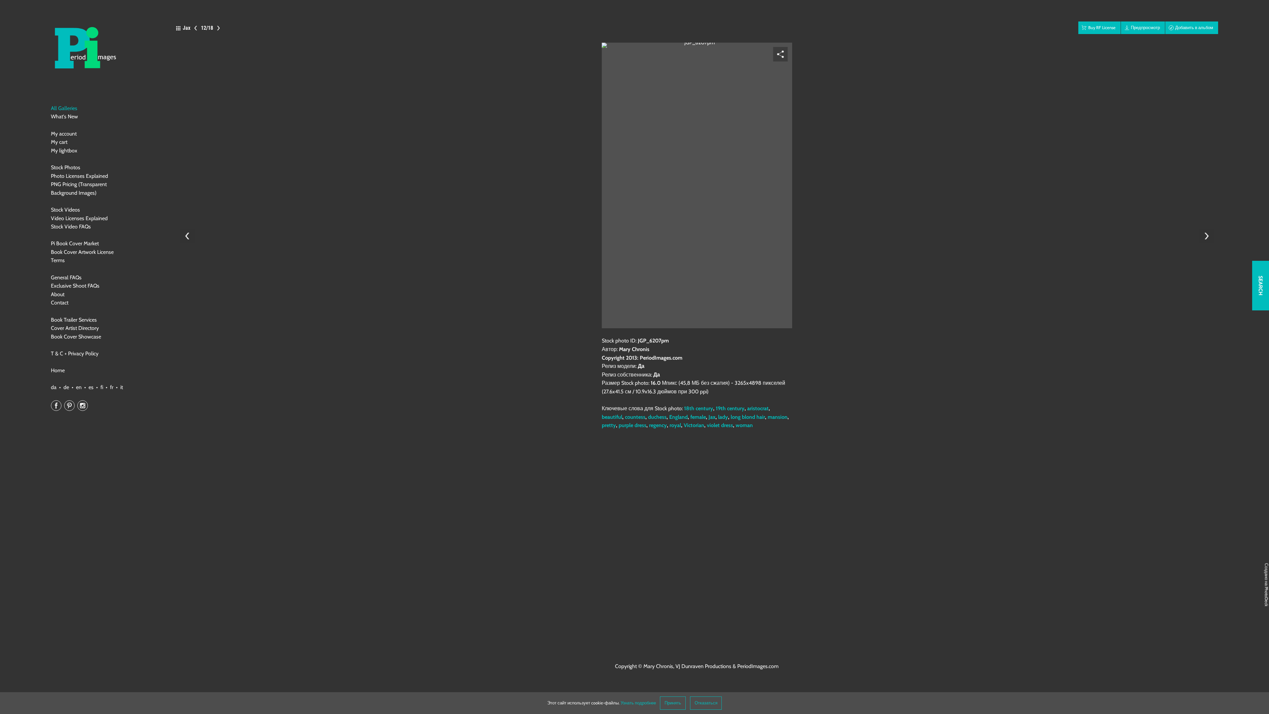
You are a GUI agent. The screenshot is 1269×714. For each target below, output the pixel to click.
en (79, 387)
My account (64, 134)
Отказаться (706, 702)
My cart (59, 142)
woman (744, 425)
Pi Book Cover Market (75, 243)
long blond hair (748, 417)
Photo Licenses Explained (79, 176)
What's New (64, 116)
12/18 (207, 28)
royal (675, 425)
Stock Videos (65, 210)
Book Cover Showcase (76, 337)
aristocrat (758, 408)
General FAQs (66, 277)
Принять (673, 702)
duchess (657, 417)
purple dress (632, 425)
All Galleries (64, 108)
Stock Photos (65, 167)
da (54, 387)
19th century (730, 408)
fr (111, 387)
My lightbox (64, 150)
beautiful (612, 417)
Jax (712, 417)
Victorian (694, 425)
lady (723, 417)
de (66, 387)
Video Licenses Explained (79, 218)
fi (101, 387)
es (91, 387)
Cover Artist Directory (75, 328)
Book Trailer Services (74, 320)
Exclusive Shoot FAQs (75, 286)
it (121, 387)
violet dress (720, 425)
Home (58, 370)
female (698, 417)
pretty (609, 425)
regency (658, 425)
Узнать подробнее (638, 702)
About (57, 294)
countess (635, 417)
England (678, 417)
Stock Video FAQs (71, 226)
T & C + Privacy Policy (74, 353)
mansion (778, 417)
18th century (698, 408)
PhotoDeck (1266, 597)
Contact (59, 302)
